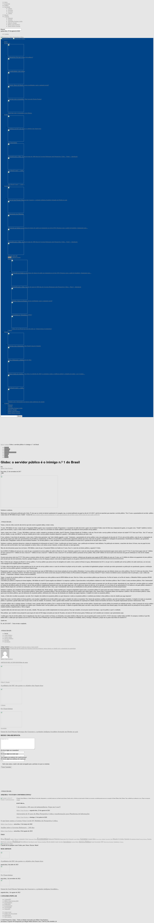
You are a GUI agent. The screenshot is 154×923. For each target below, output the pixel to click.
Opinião (10, 20)
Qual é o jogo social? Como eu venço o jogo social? (23, 647)
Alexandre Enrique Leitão (15, 21)
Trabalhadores (117, 842)
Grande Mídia (92, 839)
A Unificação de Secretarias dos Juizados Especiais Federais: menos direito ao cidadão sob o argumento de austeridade (42, 648)
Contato (6, 34)
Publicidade (7, 915)
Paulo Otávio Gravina (14, 26)
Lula (111, 839)
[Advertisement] (77, 430)
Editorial (10, 18)
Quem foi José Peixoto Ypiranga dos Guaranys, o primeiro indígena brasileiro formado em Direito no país (37, 200)
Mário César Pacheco (14, 24)
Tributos (121, 841)
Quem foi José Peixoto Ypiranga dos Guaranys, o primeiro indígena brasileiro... (30, 889)
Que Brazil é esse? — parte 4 (16, 184)
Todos (9, 257)
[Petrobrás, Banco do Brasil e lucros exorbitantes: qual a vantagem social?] (16, 83)
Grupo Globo (8, 637)
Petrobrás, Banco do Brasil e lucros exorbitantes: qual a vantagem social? (28, 85)
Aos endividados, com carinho (16, 71)
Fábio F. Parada (12, 23)
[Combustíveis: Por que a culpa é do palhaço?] (16, 55)
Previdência (24, 842)
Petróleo (149, 839)
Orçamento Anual (135, 839)
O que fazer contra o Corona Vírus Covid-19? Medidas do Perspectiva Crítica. (29, 821)
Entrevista (63, 839)
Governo (10, 10)
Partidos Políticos (143, 839)
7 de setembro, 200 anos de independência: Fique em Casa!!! (38, 807)
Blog (2, 839)
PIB (2, 842)
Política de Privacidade (10, 913)
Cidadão (12, 839)
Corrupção (22, 839)
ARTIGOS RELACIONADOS (10, 662)
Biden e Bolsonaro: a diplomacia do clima (19, 360)
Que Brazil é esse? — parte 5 (16, 170)
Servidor (6, 640)
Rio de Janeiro (51, 842)
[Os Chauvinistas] (16, 141)
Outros (6, 455)
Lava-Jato (108, 839)
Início (5, 2)
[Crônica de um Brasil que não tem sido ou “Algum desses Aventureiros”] (19, 327)
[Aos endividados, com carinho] (16, 69)
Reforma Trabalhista (42, 842)
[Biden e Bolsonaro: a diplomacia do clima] (16, 358)
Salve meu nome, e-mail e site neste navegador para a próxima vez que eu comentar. (26, 764)
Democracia (31, 839)
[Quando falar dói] (16, 254)
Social (92, 842)
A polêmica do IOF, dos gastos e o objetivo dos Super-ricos (24, 128)
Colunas (6, 16)
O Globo (121, 839)
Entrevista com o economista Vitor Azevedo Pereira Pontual (24, 99)
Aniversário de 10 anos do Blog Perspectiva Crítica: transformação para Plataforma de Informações (52, 814)
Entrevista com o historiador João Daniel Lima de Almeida (24, 346)
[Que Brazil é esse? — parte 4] (16, 183)
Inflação (103, 839)
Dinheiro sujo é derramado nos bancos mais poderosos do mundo (26, 402)
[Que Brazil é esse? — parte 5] (16, 169)
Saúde (56, 842)
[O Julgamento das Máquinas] (16, 212)
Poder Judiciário (7, 842)
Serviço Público (8, 638)
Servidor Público (75, 842)
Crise (26, 839)
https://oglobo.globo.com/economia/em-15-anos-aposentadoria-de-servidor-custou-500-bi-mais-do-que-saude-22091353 (66, 514)
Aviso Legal (7, 912)
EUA (67, 839)
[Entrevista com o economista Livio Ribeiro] (16, 111)
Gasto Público (8, 635)
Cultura (10, 8)
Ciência (16, 839)
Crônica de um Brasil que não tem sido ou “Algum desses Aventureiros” (31, 329)
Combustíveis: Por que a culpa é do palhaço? (20, 57)
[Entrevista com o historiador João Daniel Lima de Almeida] (16, 344)
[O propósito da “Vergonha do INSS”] (19, 313)
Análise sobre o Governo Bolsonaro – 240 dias (17, 828)
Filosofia (71, 839)
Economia (7, 4)
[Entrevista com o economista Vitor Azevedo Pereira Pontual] (16, 97)
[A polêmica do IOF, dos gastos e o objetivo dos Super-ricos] (16, 127)
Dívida (35, 839)
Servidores (7, 641)
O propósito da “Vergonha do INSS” (21, 315)
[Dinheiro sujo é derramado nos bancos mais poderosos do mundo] (16, 400)
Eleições (57, 839)
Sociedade (7, 7)
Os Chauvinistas (12, 142)
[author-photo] (5, 657)
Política (6, 5)
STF (102, 842)
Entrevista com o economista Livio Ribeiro (20, 113)
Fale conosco (8, 917)
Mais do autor (23, 662)
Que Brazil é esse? (32, 842)
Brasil (7, 839)
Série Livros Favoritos (108, 842)
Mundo (6, 15)
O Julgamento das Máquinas (16, 214)
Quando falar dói (12, 256)
